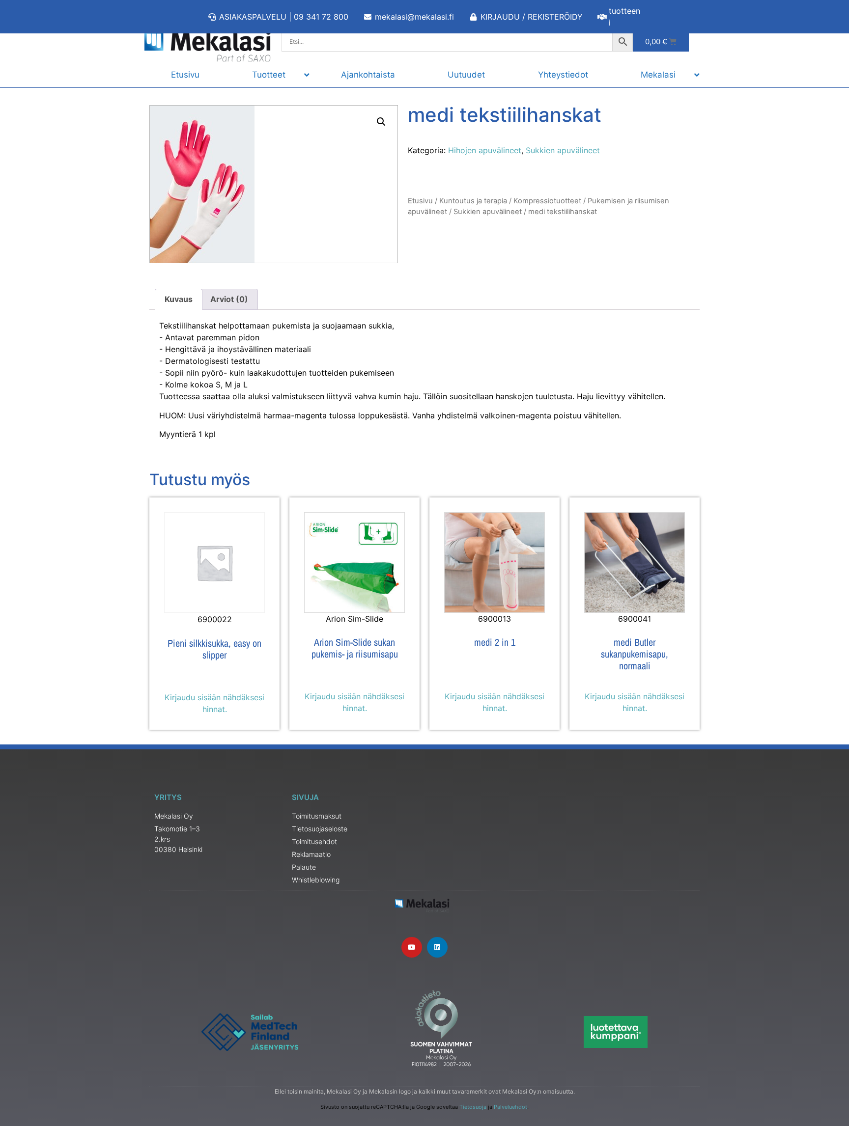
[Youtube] (411, 947)
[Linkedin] (437, 947)
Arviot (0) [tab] (229, 299)
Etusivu (420, 200)
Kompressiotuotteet (547, 200)
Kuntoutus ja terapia (473, 200)
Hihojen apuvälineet (484, 150)
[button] (381, 122)
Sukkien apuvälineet (563, 150)
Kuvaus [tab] (179, 299)
